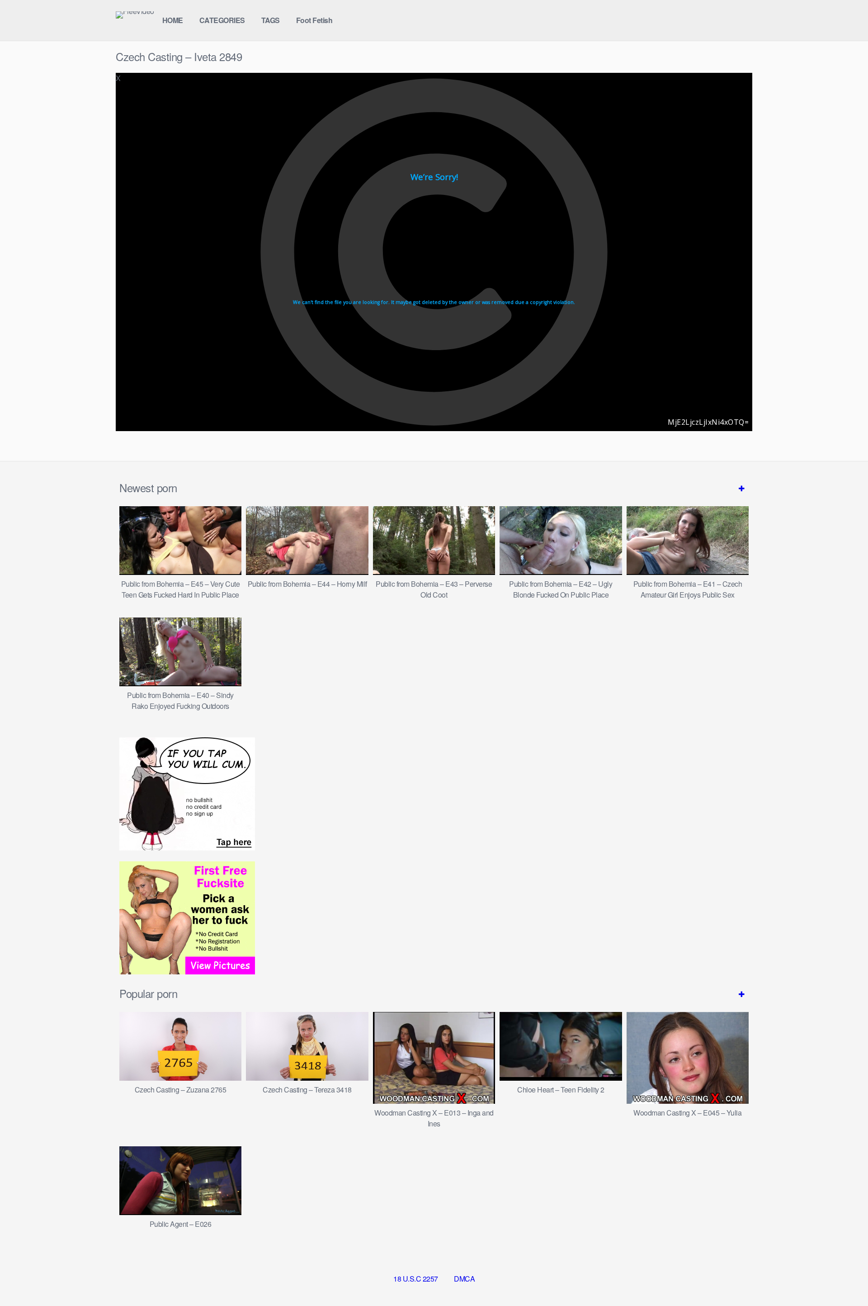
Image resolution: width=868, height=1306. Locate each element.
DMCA (464, 1278)
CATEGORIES (222, 20)
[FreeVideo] (135, 15)
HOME (172, 20)
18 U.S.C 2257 (415, 1278)
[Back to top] (843, 1277)
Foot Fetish (314, 20)
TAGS (270, 20)
